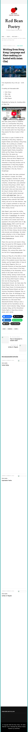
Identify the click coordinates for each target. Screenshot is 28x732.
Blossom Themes (22, 726)
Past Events (20, 45)
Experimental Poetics (7, 480)
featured (10, 328)
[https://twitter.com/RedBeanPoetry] (3, 715)
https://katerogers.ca (8, 238)
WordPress (17, 728)
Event (4, 328)
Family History (5, 365)
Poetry (16, 328)
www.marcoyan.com (17, 252)
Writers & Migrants (7, 595)
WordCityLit (13, 215)
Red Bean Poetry (14, 23)
